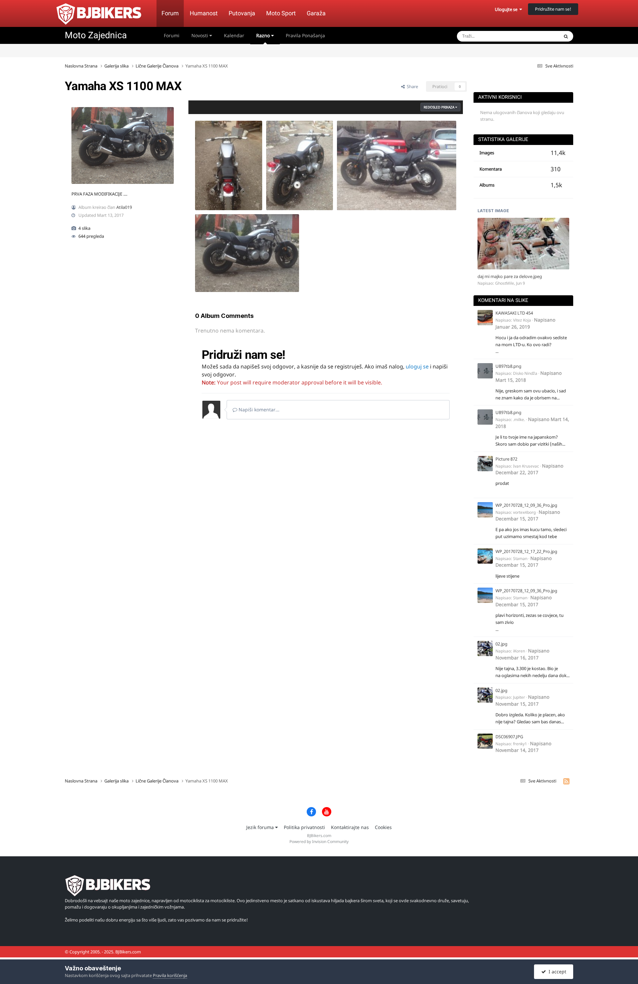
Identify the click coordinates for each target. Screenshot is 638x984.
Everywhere (539, 36)
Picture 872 (506, 459)
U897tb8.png (508, 366)
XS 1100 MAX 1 (213, 276)
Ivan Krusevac (526, 466)
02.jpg (501, 644)
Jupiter (519, 697)
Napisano (525, 323)
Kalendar (234, 35)
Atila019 (124, 207)
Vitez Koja (522, 320)
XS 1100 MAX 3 (284, 195)
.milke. (519, 419)
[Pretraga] (566, 36)
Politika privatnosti (304, 827)
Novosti (200, 35)
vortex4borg (524, 512)
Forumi (171, 35)
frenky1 (520, 744)
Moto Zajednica (96, 35)
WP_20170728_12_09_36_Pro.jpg (526, 505)
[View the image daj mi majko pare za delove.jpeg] (523, 243)
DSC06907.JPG (509, 737)
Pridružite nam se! (553, 9)
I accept (556, 971)
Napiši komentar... (258, 409)
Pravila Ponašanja (305, 35)
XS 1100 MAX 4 (213, 195)
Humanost (204, 13)
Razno (263, 35)
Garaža (316, 13)
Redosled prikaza (439, 107)
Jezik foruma (260, 827)
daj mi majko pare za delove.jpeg (510, 276)
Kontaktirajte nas (350, 827)
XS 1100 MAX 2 (355, 195)
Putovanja (242, 13)
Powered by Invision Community (319, 841)
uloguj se (417, 366)
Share (411, 86)
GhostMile (504, 283)
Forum (170, 13)
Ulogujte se (507, 9)
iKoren (519, 651)
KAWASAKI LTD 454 (514, 313)
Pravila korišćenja (170, 975)
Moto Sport (281, 13)
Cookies (383, 827)
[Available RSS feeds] (566, 781)
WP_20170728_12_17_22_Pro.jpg (526, 551)
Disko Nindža (525, 373)
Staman (520, 558)
